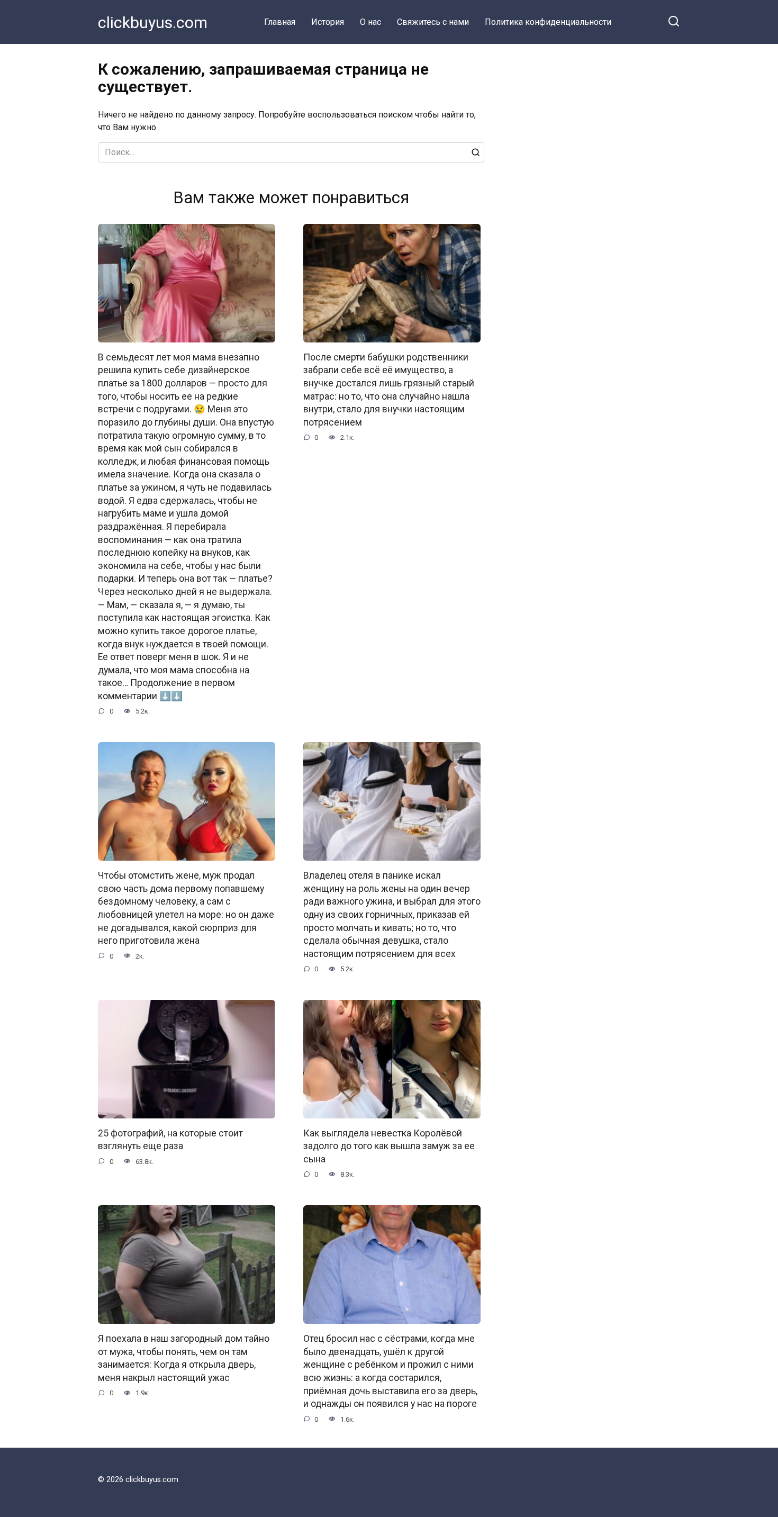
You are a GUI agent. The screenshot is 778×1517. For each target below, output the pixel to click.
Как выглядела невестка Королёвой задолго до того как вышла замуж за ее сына (389, 1146)
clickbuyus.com (152, 22)
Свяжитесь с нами (433, 22)
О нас (370, 22)
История (327, 22)
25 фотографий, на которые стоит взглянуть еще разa (170, 1140)
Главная (279, 22)
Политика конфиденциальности (548, 22)
